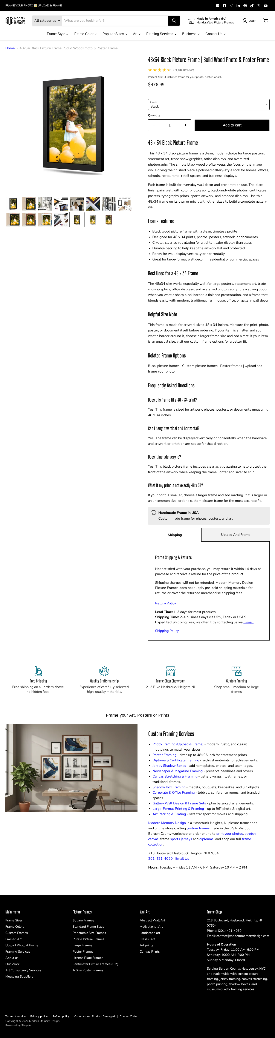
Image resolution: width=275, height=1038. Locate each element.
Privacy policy (39, 1016)
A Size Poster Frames (88, 970)
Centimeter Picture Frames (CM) (95, 964)
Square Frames (83, 920)
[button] (13, 203)
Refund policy (61, 1016)
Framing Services (160, 34)
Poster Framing (164, 755)
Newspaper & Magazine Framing (178, 771)
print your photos (229, 833)
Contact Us (214, 34)
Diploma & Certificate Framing (176, 760)
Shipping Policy (167, 630)
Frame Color (84, 34)
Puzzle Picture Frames (88, 939)
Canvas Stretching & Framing (175, 776)
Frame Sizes (14, 920)
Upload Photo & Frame (21, 945)
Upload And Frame (235, 534)
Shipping (175, 535)
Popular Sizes (113, 34)
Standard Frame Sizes (88, 926)
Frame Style (56, 34)
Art (135, 34)
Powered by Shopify (18, 1025)
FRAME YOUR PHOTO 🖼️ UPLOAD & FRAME (33, 5)
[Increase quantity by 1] (185, 125)
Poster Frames (83, 951)
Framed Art (13, 939)
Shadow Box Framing (169, 787)
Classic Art (147, 939)
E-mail (248, 622)
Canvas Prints (150, 951)
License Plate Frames (88, 958)
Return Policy (165, 603)
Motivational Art (151, 926)
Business (189, 34)
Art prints (146, 945)
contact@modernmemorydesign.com (242, 936)
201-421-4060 (160, 858)
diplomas (206, 839)
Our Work (12, 964)
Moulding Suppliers (19, 976)
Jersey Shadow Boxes (169, 765)
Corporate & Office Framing (174, 792)
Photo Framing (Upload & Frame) (178, 744)
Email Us (182, 858)
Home (10, 48)
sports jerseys (181, 839)
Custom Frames (16, 933)
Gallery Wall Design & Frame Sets (179, 803)
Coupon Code (128, 1016)
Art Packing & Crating (169, 814)
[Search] (174, 21)
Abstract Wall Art (152, 920)
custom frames (198, 828)
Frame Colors (14, 926)
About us (11, 958)
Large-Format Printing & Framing (178, 808)
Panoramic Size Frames (89, 933)
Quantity (154, 115)
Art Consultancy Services (23, 970)
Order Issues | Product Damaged (94, 1016)
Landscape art (150, 933)
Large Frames (82, 945)
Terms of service (15, 1016)
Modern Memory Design (167, 823)
